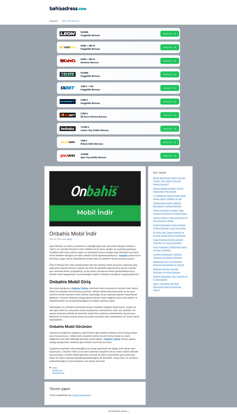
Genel (54, 368)
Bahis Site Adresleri (70, 21)
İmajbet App (57, 370)
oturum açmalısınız (81, 395)
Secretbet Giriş (58, 373)
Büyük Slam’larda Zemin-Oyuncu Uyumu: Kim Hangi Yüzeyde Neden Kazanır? (169, 181)
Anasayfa (53, 21)
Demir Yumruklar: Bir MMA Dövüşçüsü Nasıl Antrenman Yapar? (167, 287)
